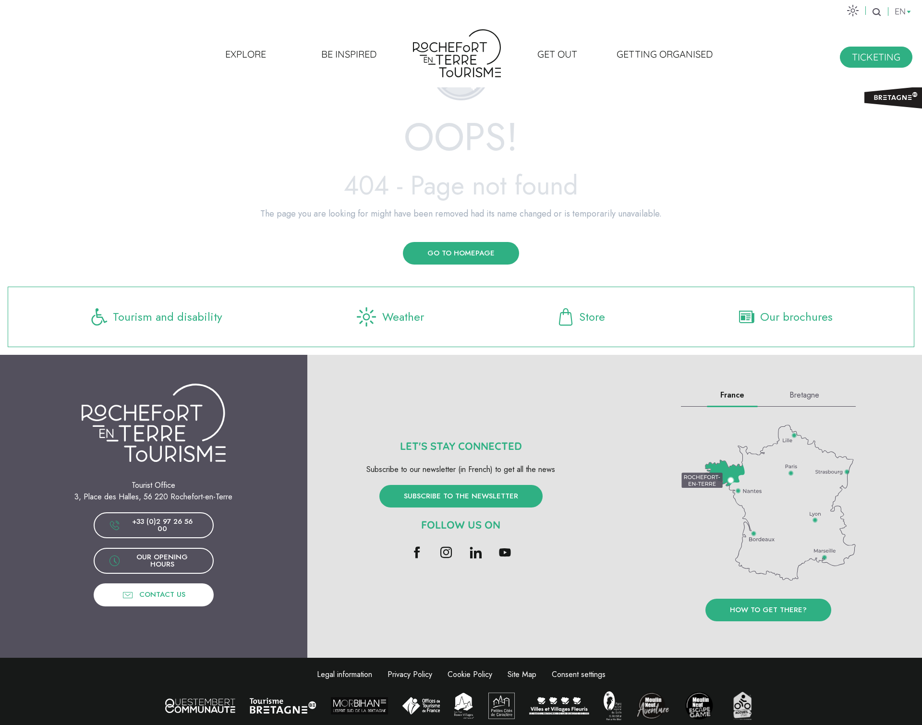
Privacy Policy (410, 674)
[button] (876, 12)
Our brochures (796, 316)
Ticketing (876, 57)
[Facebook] (417, 553)
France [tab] (732, 394)
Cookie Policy (470, 674)
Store (592, 316)
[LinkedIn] (475, 553)
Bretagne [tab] (804, 394)
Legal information (344, 674)
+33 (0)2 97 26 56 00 (162, 525)
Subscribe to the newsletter (461, 496)
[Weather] (853, 10)
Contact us (162, 594)
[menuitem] (246, 54)
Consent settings (579, 674)
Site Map (522, 674)
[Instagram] (446, 553)
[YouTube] (505, 553)
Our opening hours (162, 560)
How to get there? (768, 609)
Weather (403, 316)
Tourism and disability (167, 316)
